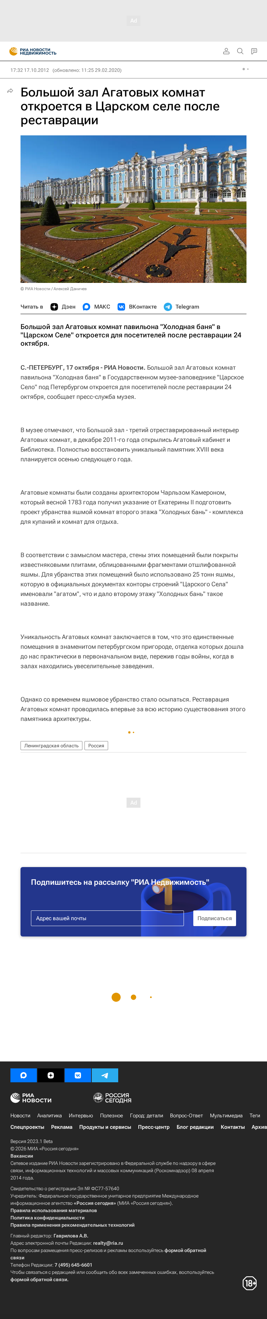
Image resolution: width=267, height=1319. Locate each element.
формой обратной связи (38, 1279)
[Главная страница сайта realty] (45, 51)
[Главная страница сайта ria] (11, 51)
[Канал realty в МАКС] (23, 1075)
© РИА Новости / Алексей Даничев (54, 288)
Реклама (61, 1127)
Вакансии (21, 1156)
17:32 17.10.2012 (29, 70)
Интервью (81, 1115)
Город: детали (146, 1115)
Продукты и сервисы (105, 1127)
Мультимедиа (226, 1115)
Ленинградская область (51, 745)
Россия (96, 745)
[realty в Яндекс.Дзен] (51, 1075)
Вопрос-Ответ (186, 1115)
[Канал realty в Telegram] (105, 1075)
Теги (255, 1115)
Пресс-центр (154, 1127)
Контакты (233, 1127)
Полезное (111, 1115)
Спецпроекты (27, 1127)
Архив (259, 1127)
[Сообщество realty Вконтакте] (78, 1075)
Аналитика (49, 1115)
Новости (20, 1115)
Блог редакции (195, 1127)
